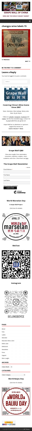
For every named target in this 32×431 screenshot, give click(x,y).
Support (4, 355)
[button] (30, 21)
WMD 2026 (5, 343)
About (3, 329)
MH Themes (27, 429)
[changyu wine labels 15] (16, 56)
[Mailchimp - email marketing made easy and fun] (19, 193)
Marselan (4, 338)
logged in (12, 76)
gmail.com (23, 121)
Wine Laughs (5, 358)
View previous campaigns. (11, 185)
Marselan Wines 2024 (8, 341)
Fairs (3, 332)
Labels (4, 335)
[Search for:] (16, 81)
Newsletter (5, 349)
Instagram (17, 117)
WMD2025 (5, 346)
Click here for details (16, 208)
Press (3, 352)
